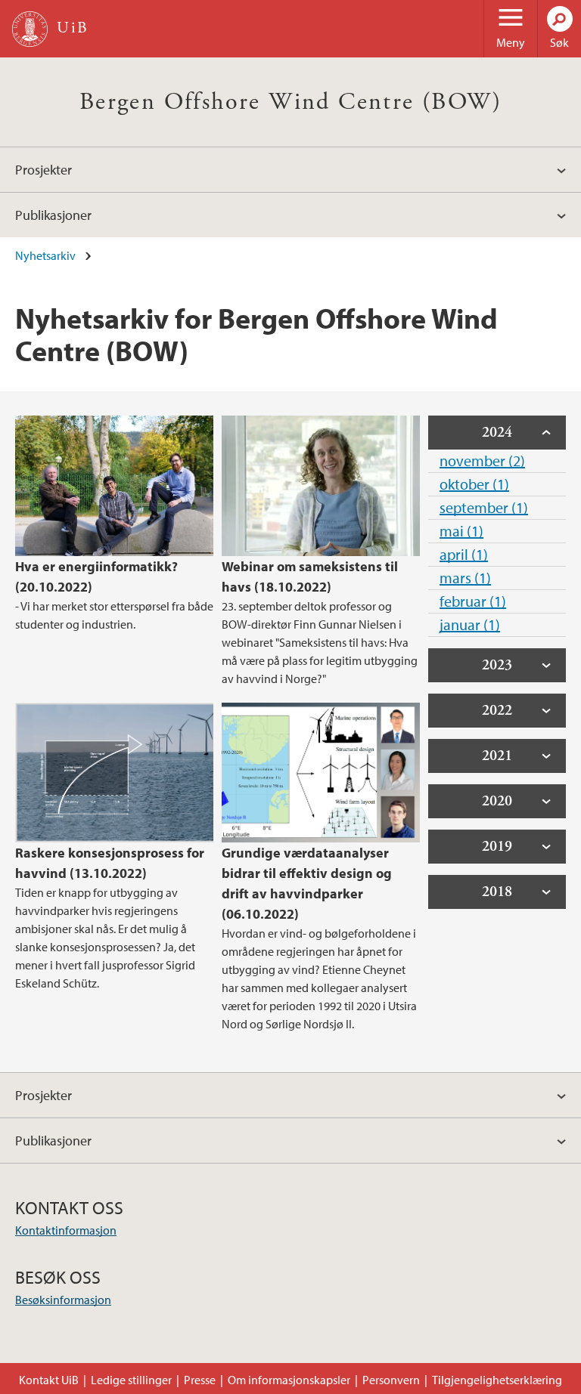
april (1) (464, 554)
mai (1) (461, 530)
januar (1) (470, 624)
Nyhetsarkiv (45, 255)
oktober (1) (474, 483)
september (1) (484, 507)
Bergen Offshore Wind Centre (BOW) (290, 102)
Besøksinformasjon (63, 1299)
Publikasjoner (53, 215)
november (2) (482, 460)
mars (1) (465, 577)
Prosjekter (43, 169)
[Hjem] (30, 29)
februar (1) (473, 601)
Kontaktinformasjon (66, 1230)
